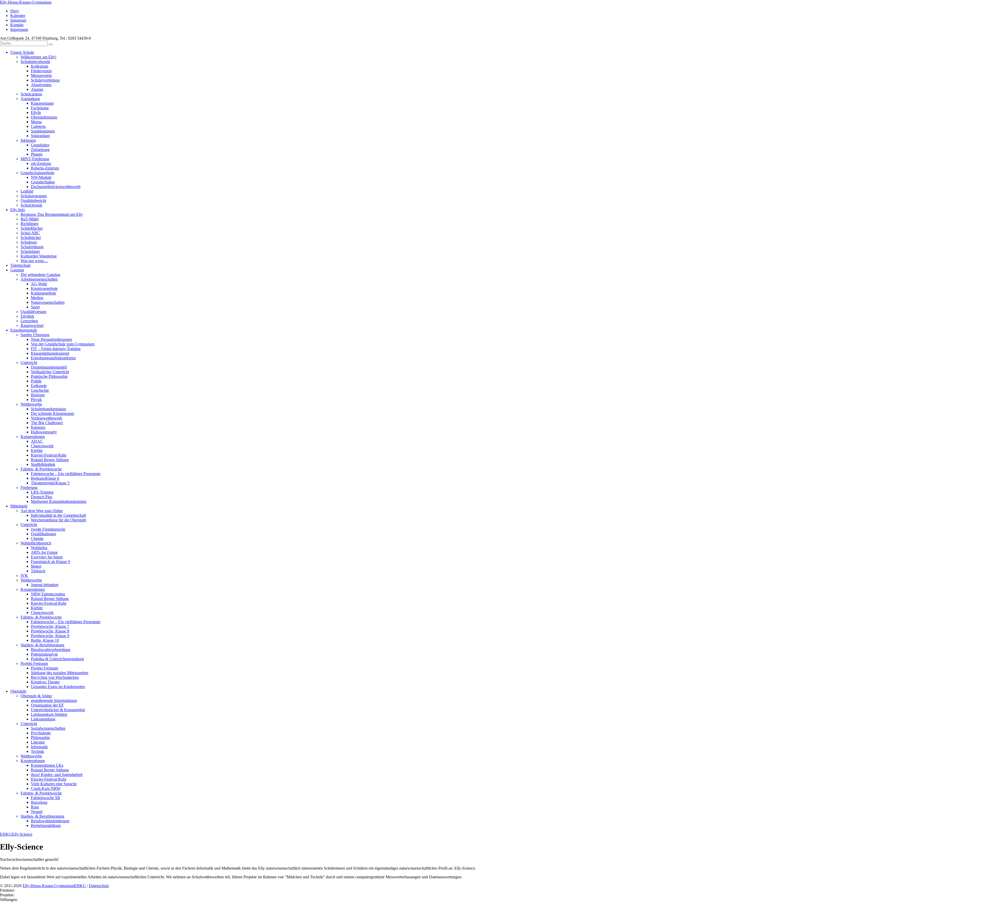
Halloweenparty (44, 432)
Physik (36, 399)
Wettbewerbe (31, 580)
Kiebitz (37, 450)
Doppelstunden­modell (49, 367)
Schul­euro (29, 242)
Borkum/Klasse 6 (45, 478)
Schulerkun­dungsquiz (48, 409)
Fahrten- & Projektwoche (41, 469)
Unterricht (29, 362)
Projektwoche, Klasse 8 (50, 631)
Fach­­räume (40, 108)
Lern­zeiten (29, 321)
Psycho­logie (41, 733)
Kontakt (16, 25)
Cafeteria (38, 126)
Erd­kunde (39, 385)
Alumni (37, 89)
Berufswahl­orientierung (50, 821)
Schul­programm (34, 196)
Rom (35, 807)
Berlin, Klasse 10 (45, 640)
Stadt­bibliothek (43, 464)
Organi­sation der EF (47, 705)
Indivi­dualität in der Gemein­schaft (58, 515)
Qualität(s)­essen (33, 311)
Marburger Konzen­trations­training (58, 501)
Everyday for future (47, 557)
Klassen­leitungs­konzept (50, 353)
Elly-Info (17, 210)
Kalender (17, 15)
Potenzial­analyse (44, 654)
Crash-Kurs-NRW (45, 788)
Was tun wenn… (34, 260)
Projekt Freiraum (34, 663)
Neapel (36, 811)
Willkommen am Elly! (38, 57)
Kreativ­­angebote (44, 288)
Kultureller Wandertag (39, 256)
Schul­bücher (31, 237)
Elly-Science (22, 834)
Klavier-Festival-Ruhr (48, 455)
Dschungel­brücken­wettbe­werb (56, 186)
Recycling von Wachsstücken (55, 677)
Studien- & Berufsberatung (42, 645)
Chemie (37, 538)
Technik (37, 751)
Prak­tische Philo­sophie (49, 376)
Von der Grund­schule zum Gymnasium (62, 344)
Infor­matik (39, 747)
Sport (35, 307)
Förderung (29, 487)
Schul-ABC (30, 233)
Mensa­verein (41, 75)
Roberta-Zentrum (45, 168)
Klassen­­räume (42, 103)
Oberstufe (18, 691)
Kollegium (39, 66)
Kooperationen (33, 589)
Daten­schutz (99, 885)
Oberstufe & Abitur (36, 696)
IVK (24, 575)
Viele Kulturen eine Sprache (54, 784)
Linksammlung (43, 719)
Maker (36, 566)
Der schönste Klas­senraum (52, 413)
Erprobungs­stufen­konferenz (53, 358)
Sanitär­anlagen (43, 131)
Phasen (36, 154)
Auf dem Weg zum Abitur (42, 510)
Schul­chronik (31, 205)
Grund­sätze (40, 145)
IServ (14, 11)
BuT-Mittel (30, 219)
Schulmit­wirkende (35, 61)
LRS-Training (42, 492)
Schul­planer (30, 251)
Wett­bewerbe (31, 404)
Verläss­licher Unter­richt (50, 372)
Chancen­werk (42, 446)
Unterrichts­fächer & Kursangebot (58, 710)
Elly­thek (27, 316)
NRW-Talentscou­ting (48, 594)
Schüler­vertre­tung (45, 80)
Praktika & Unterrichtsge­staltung (57, 659)
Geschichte (40, 390)
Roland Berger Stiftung (50, 460)
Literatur (38, 742)
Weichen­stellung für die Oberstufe (58, 520)
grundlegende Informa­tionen (54, 700)
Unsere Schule (22, 52)
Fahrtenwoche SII (45, 798)
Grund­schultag (43, 182)
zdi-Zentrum (41, 163)
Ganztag (17, 270)
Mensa (36, 122)
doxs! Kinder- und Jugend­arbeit (56, 774)
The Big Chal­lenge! (47, 423)
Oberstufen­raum (44, 117)
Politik (36, 381)
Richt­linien (29, 223)
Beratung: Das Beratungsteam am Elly (52, 214)
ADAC (37, 441)
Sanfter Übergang (35, 335)
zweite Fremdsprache (48, 529)
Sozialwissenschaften (48, 728)
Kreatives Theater (45, 682)
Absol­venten (41, 85)
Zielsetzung (40, 149)
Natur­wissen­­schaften (48, 302)
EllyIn (36, 112)
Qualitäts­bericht (33, 200)
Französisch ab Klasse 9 (50, 561)
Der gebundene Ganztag (40, 274)
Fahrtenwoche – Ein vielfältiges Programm (65, 473)
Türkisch (38, 571)
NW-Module (41, 177)
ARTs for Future (44, 552)
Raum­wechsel (32, 325)
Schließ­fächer (32, 228)
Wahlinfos (39, 548)
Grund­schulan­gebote (37, 173)
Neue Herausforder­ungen (51, 339)
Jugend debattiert (44, 585)
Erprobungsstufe (23, 330)
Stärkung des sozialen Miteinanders (59, 673)
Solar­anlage (40, 135)
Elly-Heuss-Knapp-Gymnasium (25, 2)
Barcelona (39, 802)
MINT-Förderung (35, 159)
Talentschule (20, 265)
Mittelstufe (19, 506)
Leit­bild (27, 191)
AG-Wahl (39, 284)
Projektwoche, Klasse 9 (50, 635)
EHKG (6, 834)
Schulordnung (32, 247)
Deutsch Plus (41, 497)
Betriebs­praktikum (46, 825)
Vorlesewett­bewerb (46, 418)
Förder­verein (41, 71)
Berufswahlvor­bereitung (50, 649)
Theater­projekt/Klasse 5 (50, 483)
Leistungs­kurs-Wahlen (49, 714)
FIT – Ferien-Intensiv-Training (56, 348)
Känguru (38, 427)
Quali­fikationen (43, 534)
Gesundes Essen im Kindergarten (58, 686)
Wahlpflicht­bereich (36, 543)
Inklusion (28, 140)
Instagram (18, 20)
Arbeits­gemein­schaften (39, 279)
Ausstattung (30, 98)
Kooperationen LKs (47, 765)
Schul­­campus (31, 94)
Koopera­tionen (33, 436)
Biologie (38, 395)
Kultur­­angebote (43, 293)
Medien (37, 298)
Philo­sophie (40, 737)
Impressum (19, 29)
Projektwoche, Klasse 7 (50, 626)
